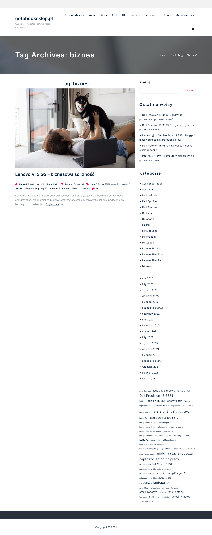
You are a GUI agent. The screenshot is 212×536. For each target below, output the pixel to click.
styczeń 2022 (150, 343)
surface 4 (162, 492)
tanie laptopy (175, 491)
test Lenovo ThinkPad (147, 497)
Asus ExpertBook (152, 183)
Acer (92, 15)
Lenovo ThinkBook (153, 254)
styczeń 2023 (150, 290)
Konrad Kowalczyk (29, 184)
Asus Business (145, 391)
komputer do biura (177, 406)
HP (124, 15)
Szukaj (144, 82)
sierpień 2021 (150, 372)
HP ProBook (149, 236)
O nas (167, 15)
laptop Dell (143, 418)
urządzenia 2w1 (164, 497)
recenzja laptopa (152, 482)
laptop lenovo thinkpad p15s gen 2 (153, 427)
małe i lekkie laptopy (147, 454)
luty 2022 (147, 337)
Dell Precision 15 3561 (156, 396)
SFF (168, 483)
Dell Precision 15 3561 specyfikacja (160, 400)
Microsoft (152, 15)
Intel (123, 184)
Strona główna (74, 15)
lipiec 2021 (148, 378)
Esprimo (187, 401)
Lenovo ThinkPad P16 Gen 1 (184, 449)
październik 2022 (152, 307)
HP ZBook (148, 242)
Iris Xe (19, 188)
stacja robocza (148, 491)
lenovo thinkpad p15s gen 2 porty (152, 445)
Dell (114, 15)
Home (162, 55)
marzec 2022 (150, 331)
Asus (103, 15)
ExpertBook (157, 406)
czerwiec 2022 (151, 313)
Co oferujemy (185, 15)
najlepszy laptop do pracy (159, 459)
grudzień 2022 (150, 295)
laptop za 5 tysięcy (173, 436)
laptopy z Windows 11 (165, 431)
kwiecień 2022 (150, 325)
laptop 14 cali (144, 413)
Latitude (186, 436)
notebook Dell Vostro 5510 (155, 464)
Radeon (65, 188)
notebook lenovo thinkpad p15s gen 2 (162, 473)
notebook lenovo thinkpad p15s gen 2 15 (155, 478)
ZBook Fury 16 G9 (146, 501)
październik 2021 (152, 360)
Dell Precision (150, 207)
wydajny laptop (181, 496)
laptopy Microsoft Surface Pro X (152, 436)
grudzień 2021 (150, 349)
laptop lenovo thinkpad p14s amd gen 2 (155, 423)
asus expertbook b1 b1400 (168, 390)
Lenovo (136, 15)
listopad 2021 (150, 354)
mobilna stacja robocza (175, 453)
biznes (112, 184)
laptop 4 (189, 406)
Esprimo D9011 (145, 406)
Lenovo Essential (74, 184)
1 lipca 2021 (52, 184)
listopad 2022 (150, 301)
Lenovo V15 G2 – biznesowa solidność (55, 174)
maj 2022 (147, 319)
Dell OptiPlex (149, 201)
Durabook (148, 219)
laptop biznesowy (170, 411)
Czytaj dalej (53, 204)
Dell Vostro (148, 213)
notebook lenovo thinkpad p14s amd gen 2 (156, 469)
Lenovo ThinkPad (152, 260)
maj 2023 (147, 278)
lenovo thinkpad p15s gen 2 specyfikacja (155, 449)
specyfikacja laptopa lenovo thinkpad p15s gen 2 (158, 488)
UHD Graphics (82, 188)
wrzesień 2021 (150, 366)
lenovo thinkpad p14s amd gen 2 (163, 440)
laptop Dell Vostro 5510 (164, 417)
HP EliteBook (150, 230)
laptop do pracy (35, 188)
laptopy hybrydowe (147, 431)
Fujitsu (146, 224)
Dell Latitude (149, 195)
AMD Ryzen (98, 184)
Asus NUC (148, 189)
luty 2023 (147, 284)
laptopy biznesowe (175, 427)
